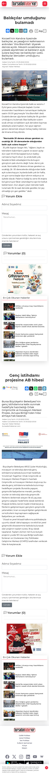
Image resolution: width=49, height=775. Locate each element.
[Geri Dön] (4, 3)
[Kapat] (46, 767)
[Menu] (44, 3)
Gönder (6, 245)
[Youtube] (35, 756)
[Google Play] (14, 763)
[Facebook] (7, 756)
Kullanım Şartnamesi (24, 743)
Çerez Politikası (24, 738)
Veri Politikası (24, 740)
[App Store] (34, 763)
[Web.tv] (42, 756)
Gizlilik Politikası (24, 735)
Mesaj (5, 213)
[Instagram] (21, 756)
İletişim (24, 748)
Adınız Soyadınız (11, 204)
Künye (24, 745)
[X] (14, 756)
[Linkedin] (28, 756)
